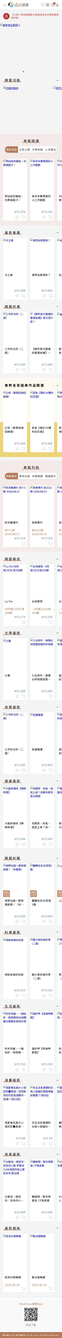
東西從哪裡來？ (41, 275)
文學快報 (37, 149)
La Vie (9, 601)
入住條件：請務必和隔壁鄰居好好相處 (41, 679)
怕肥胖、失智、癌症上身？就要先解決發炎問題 (41, 827)
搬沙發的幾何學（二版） (41, 976)
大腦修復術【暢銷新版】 (14, 825)
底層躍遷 (37, 749)
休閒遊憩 (37, 476)
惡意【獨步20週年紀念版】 (41, 429)
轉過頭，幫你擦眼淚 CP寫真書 (41, 1198)
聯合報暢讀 (38, 1277)
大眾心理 (24, 149)
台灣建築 (37, 601)
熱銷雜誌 (11, 476)
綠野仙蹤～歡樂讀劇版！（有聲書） (14, 904)
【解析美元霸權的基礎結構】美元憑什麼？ (41, 352)
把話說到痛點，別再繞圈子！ (14, 198)
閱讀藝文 (50, 476)
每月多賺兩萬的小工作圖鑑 (41, 198)
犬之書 (9, 275)
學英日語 (24, 476)
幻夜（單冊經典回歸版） (14, 429)
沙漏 (7, 675)
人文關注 (50, 149)
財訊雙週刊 (11, 522)
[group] (31, 49)
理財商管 (11, 149)
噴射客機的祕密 (14, 974)
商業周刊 (37, 522)
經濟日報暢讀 (13, 1277)
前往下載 (31, 1324)
